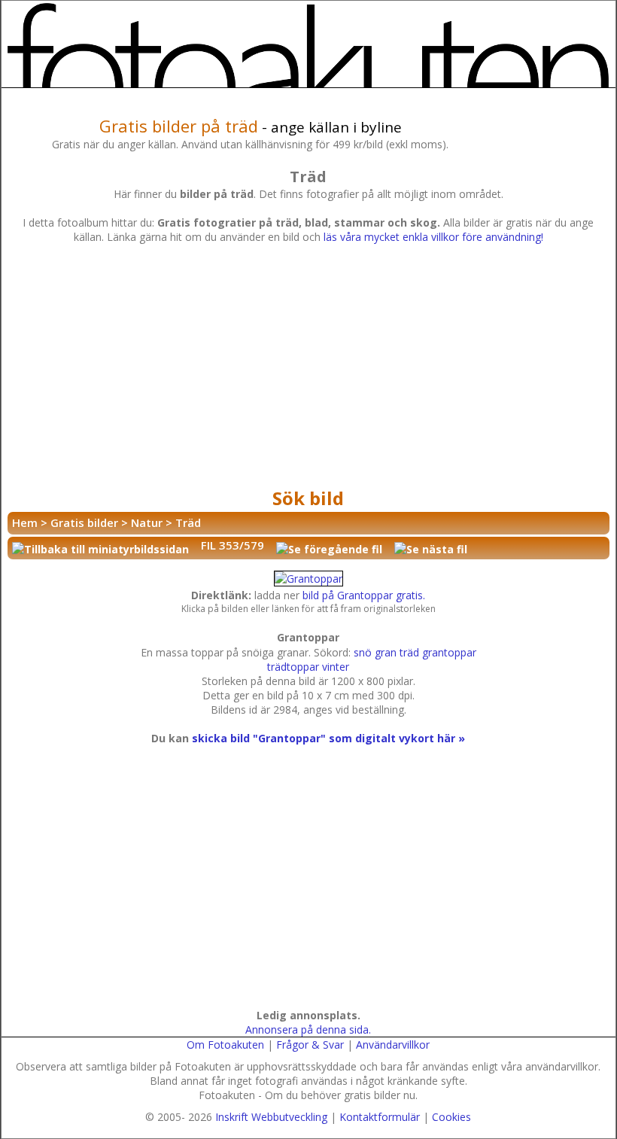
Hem (25, 522)
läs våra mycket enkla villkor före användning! (433, 237)
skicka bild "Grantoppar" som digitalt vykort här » (328, 738)
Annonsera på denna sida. (308, 1029)
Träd (188, 522)
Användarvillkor (393, 1044)
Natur (147, 522)
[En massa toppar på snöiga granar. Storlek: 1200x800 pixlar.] (308, 578)
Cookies (451, 1117)
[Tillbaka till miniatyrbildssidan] (100, 548)
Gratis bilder (84, 522)
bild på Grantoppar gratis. (363, 595)
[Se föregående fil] (329, 548)
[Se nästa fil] (431, 548)
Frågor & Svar (310, 1044)
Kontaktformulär (379, 1117)
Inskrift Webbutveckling (271, 1117)
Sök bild (308, 498)
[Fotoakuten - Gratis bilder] (308, 45)
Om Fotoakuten (225, 1044)
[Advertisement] (308, 369)
